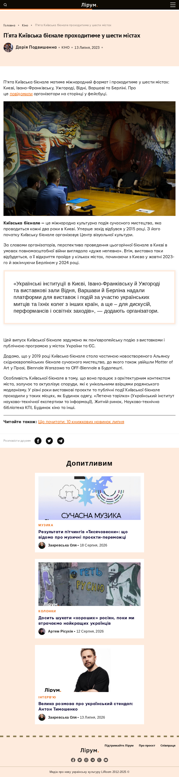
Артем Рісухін (60, 631)
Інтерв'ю (47, 697)
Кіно (66, 47)
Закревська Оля (62, 545)
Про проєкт (147, 745)
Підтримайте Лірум (119, 745)
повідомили (21, 94)
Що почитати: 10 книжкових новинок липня (81, 422)
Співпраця (168, 745)
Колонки (47, 611)
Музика (45, 525)
